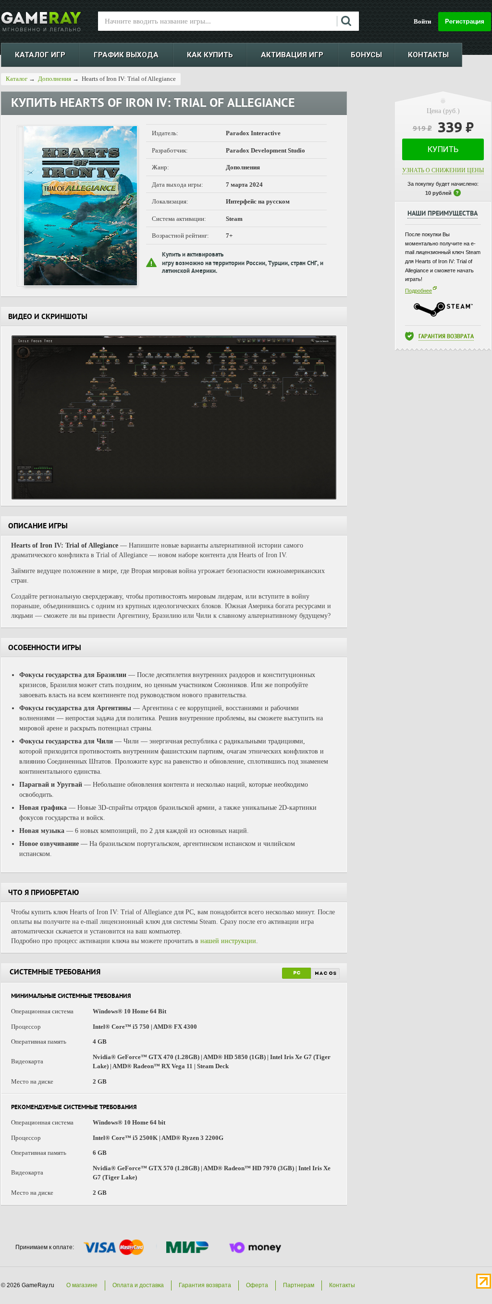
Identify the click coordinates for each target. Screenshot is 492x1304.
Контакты (342, 1285)
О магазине (82, 1285)
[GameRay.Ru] (41, 22)
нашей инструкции (228, 941)
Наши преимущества (442, 214)
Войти (422, 21)
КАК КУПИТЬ (210, 55)
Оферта (257, 1285)
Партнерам (298, 1285)
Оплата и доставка (138, 1285)
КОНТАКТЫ (428, 55)
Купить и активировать (192, 255)
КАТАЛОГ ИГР (40, 55)
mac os (325, 973)
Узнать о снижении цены (443, 170)
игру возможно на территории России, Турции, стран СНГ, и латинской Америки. (242, 267)
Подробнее (418, 291)
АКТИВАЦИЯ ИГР (292, 55)
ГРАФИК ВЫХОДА (126, 55)
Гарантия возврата (446, 337)
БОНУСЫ (366, 55)
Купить (443, 149)
